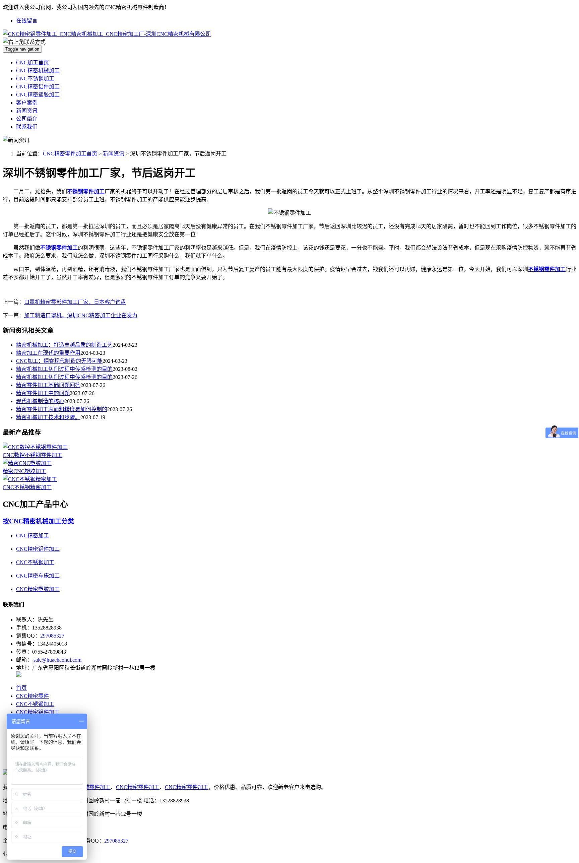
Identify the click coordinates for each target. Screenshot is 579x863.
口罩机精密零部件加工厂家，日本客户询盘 (75, 302)
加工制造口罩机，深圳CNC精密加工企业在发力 (80, 315)
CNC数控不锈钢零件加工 (32, 455)
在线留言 (27, 20)
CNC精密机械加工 (38, 70)
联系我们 (27, 127)
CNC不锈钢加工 (35, 78)
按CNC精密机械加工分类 (38, 521)
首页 (21, 688)
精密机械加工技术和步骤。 (48, 417)
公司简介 (27, 119)
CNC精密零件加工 (137, 787)
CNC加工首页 (32, 62)
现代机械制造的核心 (40, 401)
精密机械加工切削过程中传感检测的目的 (64, 369)
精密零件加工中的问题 (43, 393)
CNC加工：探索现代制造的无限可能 (59, 361)
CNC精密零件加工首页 (70, 153)
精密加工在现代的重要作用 (48, 353)
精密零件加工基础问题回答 (48, 385)
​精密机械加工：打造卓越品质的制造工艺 (64, 345)
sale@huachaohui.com (57, 660)
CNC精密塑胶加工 (38, 94)
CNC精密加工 (32, 535)
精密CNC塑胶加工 (24, 471)
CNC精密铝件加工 (38, 86)
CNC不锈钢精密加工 (27, 487)
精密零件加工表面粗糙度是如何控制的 (61, 409)
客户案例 (27, 103)
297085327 (52, 636)
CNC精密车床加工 (38, 576)
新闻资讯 (27, 111)
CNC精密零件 (32, 696)
